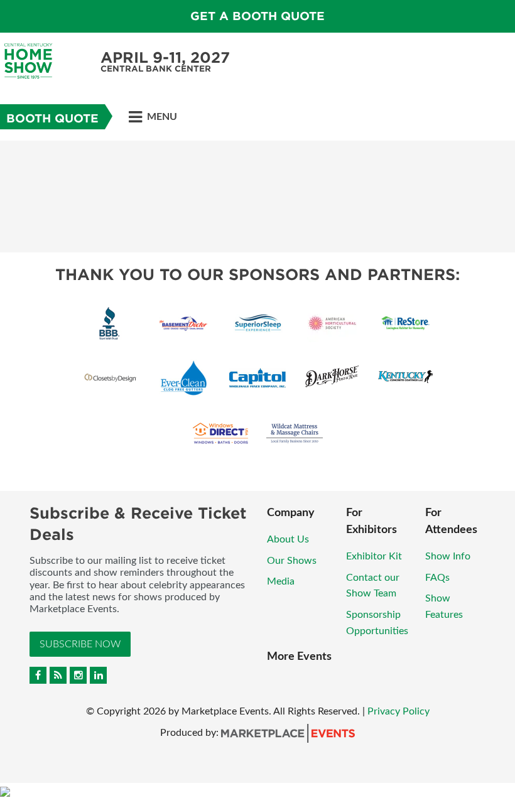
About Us (288, 539)
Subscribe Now (80, 644)
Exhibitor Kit (374, 556)
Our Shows (292, 561)
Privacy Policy (398, 711)
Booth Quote (52, 118)
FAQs (437, 578)
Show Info (447, 556)
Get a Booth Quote (257, 16)
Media (281, 581)
